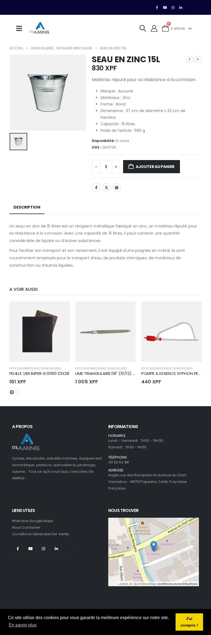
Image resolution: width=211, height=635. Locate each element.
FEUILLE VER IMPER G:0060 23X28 (39, 373)
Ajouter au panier (155, 166)
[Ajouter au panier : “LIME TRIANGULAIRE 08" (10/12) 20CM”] (127, 310)
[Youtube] (165, 7)
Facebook (96, 187)
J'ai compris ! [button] (189, 621)
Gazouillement (106, 187)
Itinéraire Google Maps (32, 520)
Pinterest (116, 187)
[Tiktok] (188, 7)
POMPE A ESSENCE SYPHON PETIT (172, 373)
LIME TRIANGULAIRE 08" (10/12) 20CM (109, 373)
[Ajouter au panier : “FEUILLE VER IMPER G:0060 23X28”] (61, 310)
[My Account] (154, 28)
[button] (143, 28)
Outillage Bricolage (24, 368)
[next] (198, 59)
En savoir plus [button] (23, 625)
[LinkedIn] (180, 7)
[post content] (39, 331)
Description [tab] (26, 207)
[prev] (189, 59)
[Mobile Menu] (21, 28)
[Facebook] (157, 7)
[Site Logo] (39, 28)
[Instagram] (172, 7)
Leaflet (123, 583)
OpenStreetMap (144, 583)
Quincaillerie (51, 368)
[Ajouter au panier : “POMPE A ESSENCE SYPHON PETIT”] (193, 310)
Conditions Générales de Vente (40, 534)
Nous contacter (26, 527)
